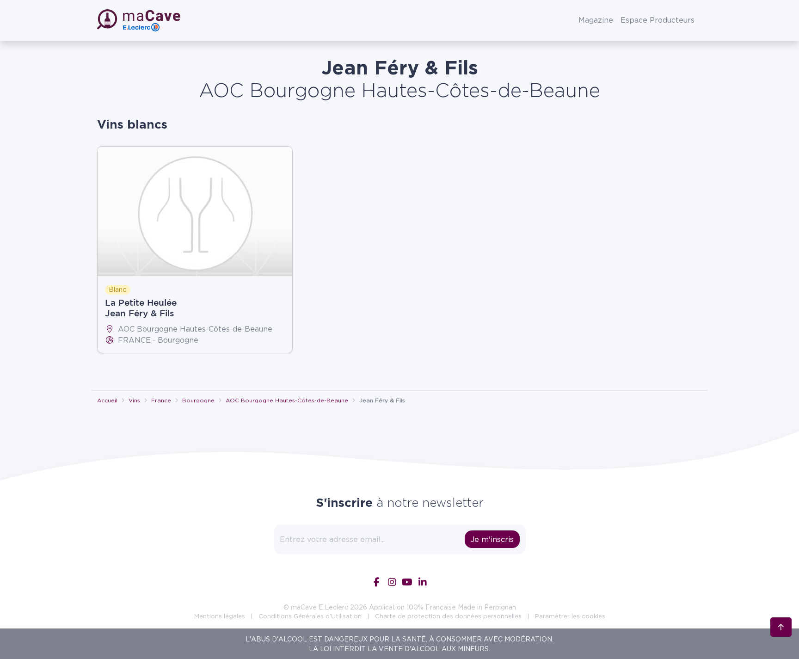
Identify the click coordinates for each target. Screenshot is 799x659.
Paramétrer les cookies (570, 616)
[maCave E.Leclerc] (139, 20)
